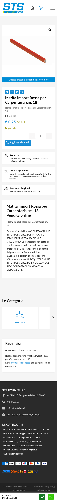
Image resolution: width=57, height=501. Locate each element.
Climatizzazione (11, 450)
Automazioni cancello (13, 454)
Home (8, 108)
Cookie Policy (38, 487)
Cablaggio (21, 434)
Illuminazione (35, 442)
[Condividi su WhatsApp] (22, 92)
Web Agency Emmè (44, 490)
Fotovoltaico (9, 446)
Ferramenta (34, 430)
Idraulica (22, 430)
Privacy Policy (49, 487)
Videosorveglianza (29, 450)
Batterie (44, 434)
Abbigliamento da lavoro (29, 438)
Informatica (9, 430)
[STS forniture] (13, 8)
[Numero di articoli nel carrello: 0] (41, 8)
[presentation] (53, 318)
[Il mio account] (32, 8)
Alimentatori (9, 438)
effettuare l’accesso (20, 363)
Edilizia (46, 430)
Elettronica (9, 434)
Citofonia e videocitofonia (30, 446)
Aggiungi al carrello (20, 142)
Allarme (22, 442)
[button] (49, 29)
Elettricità (33, 434)
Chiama (42, 497)
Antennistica (9, 442)
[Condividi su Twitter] (17, 92)
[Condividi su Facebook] (12, 92)
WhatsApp (51, 497)
